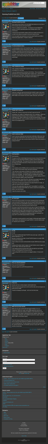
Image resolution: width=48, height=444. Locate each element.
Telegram (7, 345)
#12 (45, 304)
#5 (45, 108)
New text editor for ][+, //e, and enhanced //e (11, 395)
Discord (6, 341)
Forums (7, 8)
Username (5, 358)
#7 (45, 152)
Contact (44, 8)
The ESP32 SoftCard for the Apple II (11, 385)
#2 (45, 44)
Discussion (9, 11)
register (7, 17)
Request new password (8, 366)
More (44, 387)
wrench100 (5, 397)
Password (5, 361)
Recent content (7, 352)
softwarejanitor (7, 46)
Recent (11, 8)
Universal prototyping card (9, 380)
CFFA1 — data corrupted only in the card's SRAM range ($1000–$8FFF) (18, 378)
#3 (45, 64)
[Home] (10, 6)
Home (3, 8)
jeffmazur (5, 90)
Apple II (14, 11)
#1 (45, 20)
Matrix (6, 339)
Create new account (8, 364)
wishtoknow (6, 263)
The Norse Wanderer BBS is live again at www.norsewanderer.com (16, 405)
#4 (45, 88)
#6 (45, 132)
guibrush (4, 393)
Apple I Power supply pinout (9, 383)
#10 (45, 261)
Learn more (5, 347)
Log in (3, 17)
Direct (20, 373)
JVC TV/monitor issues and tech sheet (11, 381)
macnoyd (5, 22)
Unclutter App (26, 373)
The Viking (5, 406)
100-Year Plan (39, 8)
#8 (45, 196)
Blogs (5, 412)
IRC (6, 338)
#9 (45, 229)
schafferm (5, 400)
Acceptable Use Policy (8, 418)
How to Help (24, 435)
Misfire (6, 342)
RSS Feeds (6, 415)
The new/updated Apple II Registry (9, 398)
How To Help (32, 8)
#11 (45, 281)
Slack (6, 344)
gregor (4, 403)
